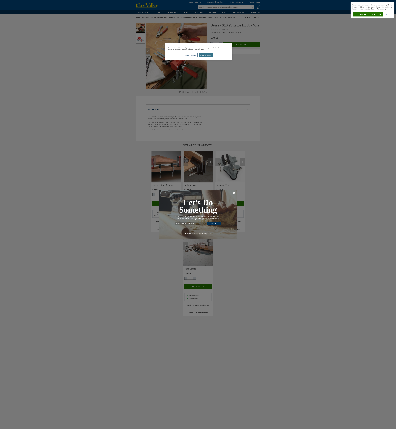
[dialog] (372, 10)
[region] (198, 51)
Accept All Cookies (205, 55)
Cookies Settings (190, 55)
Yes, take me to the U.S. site (368, 14)
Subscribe (214, 223)
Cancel (387, 14)
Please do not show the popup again (199, 233)
